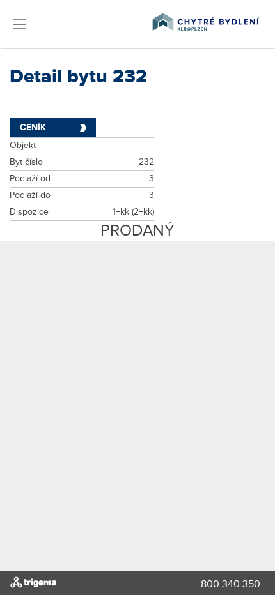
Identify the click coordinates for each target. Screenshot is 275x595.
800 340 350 (230, 585)
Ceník (33, 127)
